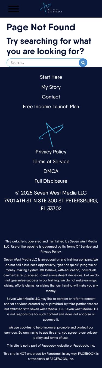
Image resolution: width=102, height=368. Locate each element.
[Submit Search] (83, 62)
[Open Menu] (13, 9)
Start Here (51, 77)
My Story (51, 87)
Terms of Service (51, 161)
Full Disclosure (51, 181)
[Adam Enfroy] (51, 7)
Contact (51, 97)
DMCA (51, 171)
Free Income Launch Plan (51, 106)
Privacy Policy (51, 152)
